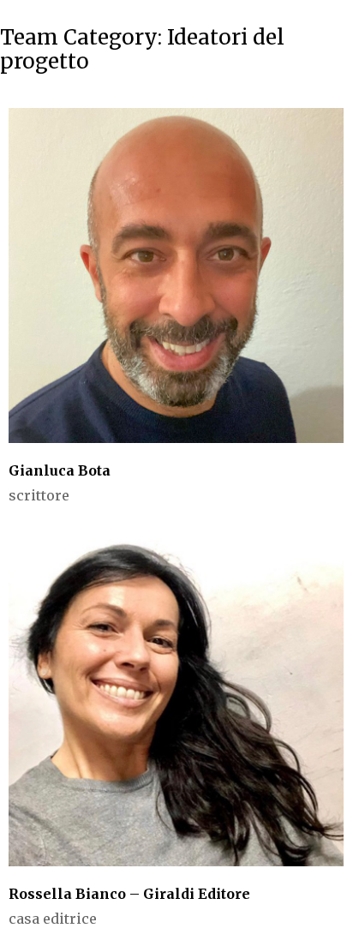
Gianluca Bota (60, 470)
